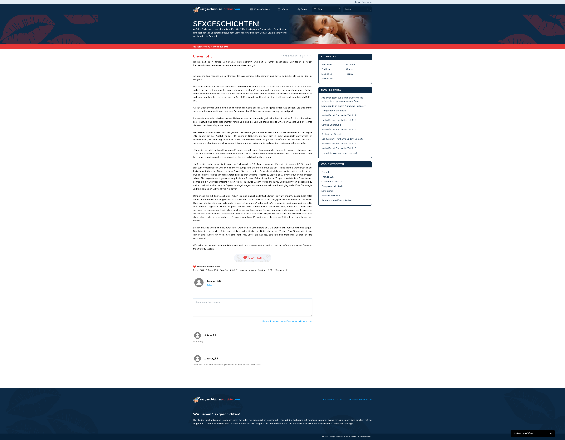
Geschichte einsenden (360, 399)
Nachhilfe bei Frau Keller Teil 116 (338, 120)
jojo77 (233, 270)
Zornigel (262, 270)
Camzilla (325, 172)
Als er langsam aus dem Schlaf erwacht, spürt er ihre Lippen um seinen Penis (342, 99)
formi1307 (198, 270)
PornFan (224, 270)
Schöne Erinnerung (331, 124)
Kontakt (341, 399)
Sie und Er (326, 74)
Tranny (349, 74)
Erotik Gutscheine (330, 195)
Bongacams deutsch (332, 186)
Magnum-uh (281, 270)
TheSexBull (327, 176)
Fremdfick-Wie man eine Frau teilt (339, 153)
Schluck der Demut (331, 134)
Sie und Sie (327, 78)
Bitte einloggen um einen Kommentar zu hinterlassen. (287, 321)
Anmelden (367, 2)
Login (357, 2)
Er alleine (326, 69)
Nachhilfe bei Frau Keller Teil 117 (338, 115)
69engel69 (212, 270)
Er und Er (351, 64)
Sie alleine (326, 64)
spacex (252, 270)
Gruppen (350, 69)
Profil (209, 284)
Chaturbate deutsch (331, 181)
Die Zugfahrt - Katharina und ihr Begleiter (342, 139)
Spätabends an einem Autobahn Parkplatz (343, 106)
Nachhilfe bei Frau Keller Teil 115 (338, 129)
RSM (270, 270)
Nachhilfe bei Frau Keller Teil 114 (338, 143)
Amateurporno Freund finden (336, 200)
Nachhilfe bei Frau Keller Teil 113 (338, 148)
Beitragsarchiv (365, 436)
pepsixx (243, 270)
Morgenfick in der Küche (334, 110)
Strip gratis (327, 191)
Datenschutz (327, 399)
